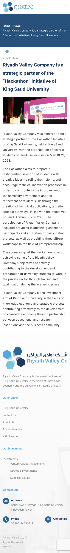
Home (6, 25)
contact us (9, 415)
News (17, 25)
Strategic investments (23, 470)
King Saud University (15, 407)
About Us (8, 422)
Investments (10, 458)
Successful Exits (20, 477)
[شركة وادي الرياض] (18, 7)
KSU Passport (11, 436)
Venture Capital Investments (27, 463)
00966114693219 (22, 523)
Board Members (12, 429)
